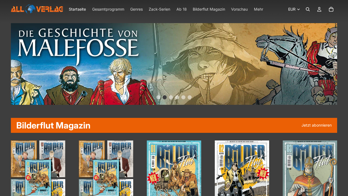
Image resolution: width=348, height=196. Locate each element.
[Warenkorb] (331, 9)
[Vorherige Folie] (17, 178)
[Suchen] (308, 9)
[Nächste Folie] (59, 178)
